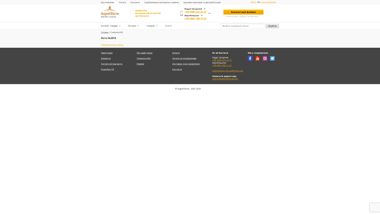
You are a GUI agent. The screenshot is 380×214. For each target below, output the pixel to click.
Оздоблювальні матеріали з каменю (161, 2)
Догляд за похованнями (184, 58)
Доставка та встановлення (186, 63)
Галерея (151, 25)
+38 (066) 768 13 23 (195, 18)
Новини (140, 63)
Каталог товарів (109, 25)
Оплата (122, 2)
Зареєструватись (268, 2)
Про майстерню (144, 52)
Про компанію (107, 2)
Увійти (253, 2)
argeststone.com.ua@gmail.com (227, 70)
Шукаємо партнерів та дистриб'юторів (202, 2)
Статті (168, 25)
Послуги (132, 25)
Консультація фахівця (243, 12)
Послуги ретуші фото (111, 63)
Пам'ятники (107, 52)
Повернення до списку (112, 44)
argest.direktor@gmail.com (225, 78)
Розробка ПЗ (107, 69)
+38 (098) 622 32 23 (195, 12)
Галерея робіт (144, 58)
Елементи (106, 58)
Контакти (135, 2)
